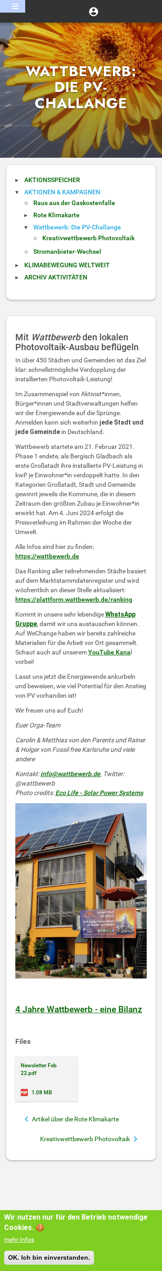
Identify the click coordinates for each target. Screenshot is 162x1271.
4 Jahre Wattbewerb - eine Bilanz (78, 1009)
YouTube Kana (109, 652)
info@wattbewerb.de (70, 773)
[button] (94, 11)
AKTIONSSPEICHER (52, 179)
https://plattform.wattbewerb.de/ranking (73, 599)
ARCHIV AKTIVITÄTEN (55, 277)
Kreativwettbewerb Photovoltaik (88, 238)
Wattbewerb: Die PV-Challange (77, 227)
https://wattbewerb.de (47, 556)
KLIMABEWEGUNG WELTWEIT (67, 265)
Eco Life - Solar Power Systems (99, 792)
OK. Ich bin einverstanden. (49, 1257)
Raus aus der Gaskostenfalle (74, 202)
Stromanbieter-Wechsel (67, 251)
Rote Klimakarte (56, 215)
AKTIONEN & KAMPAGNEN (62, 192)
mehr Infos (19, 1239)
